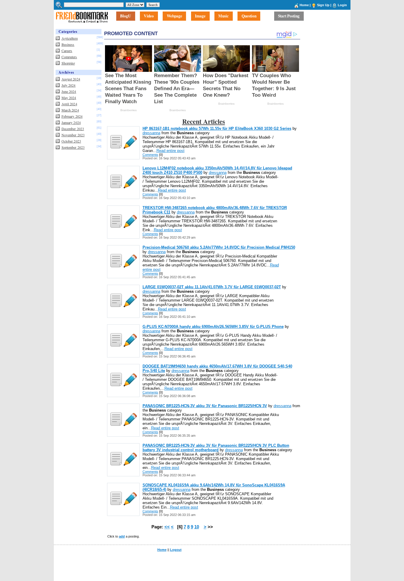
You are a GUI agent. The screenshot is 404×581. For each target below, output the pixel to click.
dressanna (151, 133)
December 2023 (73, 128)
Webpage (174, 16)
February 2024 (72, 116)
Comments (150, 154)
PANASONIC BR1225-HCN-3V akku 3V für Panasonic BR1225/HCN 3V (205, 406)
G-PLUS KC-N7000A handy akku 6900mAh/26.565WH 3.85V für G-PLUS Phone (213, 326)
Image (200, 16)
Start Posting (289, 16)
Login (342, 5)
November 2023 (73, 134)
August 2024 (71, 79)
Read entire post (170, 150)
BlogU (125, 16)
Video (149, 16)
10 (196, 527)
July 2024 (69, 85)
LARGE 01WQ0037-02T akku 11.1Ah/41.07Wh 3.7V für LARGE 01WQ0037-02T (212, 287)
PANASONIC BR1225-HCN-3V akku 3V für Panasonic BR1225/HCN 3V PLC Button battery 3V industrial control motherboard (216, 447)
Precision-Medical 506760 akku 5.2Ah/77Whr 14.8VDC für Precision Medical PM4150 (219, 247)
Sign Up (323, 5)
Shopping (68, 63)
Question (249, 16)
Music (223, 16)
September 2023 (73, 147)
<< (167, 527)
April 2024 (69, 103)
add (122, 536)
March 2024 (70, 110)
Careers (67, 50)
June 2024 (69, 91)
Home (304, 5)
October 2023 (71, 141)
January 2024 (71, 122)
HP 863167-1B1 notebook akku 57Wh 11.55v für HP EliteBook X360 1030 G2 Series (217, 128)
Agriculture (70, 38)
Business (68, 44)
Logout (176, 549)
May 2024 (69, 97)
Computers (69, 56)
